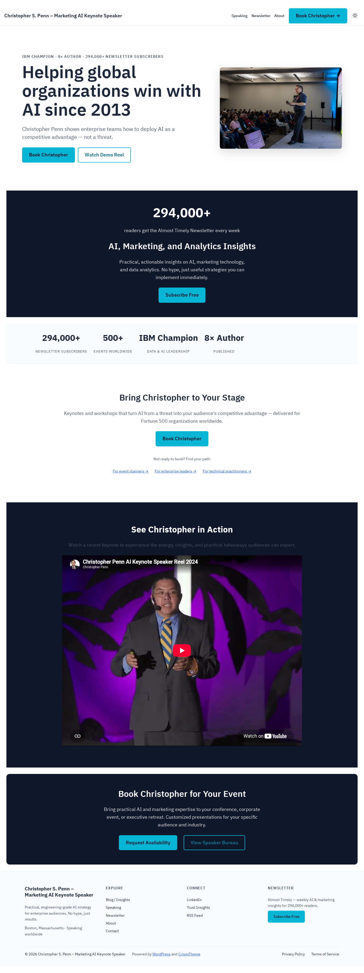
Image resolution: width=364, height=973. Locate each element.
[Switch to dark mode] (355, 16)
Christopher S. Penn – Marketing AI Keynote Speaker (63, 16)
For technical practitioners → (227, 471)
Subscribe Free (182, 295)
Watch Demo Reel (104, 155)
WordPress (161, 954)
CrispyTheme (189, 954)
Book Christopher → (318, 16)
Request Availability (148, 842)
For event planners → (130, 471)
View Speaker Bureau (214, 842)
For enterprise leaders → (175, 471)
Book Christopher (48, 155)
